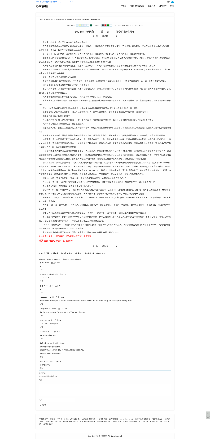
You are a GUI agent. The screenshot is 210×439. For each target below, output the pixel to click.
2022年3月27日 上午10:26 (56, 274)
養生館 (52, 419)
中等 (132, 25)
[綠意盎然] (91, 25)
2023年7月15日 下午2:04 (52, 361)
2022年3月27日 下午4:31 (51, 332)
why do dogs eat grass (150, 421)
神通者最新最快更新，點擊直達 (56, 240)
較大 (136, 25)
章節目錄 (105, 246)
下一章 (114, 36)
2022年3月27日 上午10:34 (53, 286)
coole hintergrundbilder (53, 421)
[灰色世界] (82, 25)
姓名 (40, 400)
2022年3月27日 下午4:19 (54, 320)
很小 (123, 25)
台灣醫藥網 (113, 419)
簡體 (168, 2)
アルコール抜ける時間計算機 (68, 419)
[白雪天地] (88, 25)
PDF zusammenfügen (87, 421)
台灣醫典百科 (48, 424)
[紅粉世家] (85, 25)
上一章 (95, 36)
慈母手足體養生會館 (142, 419)
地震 (172, 6)
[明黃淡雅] (80, 25)
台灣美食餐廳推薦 (88, 419)
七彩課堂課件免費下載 (131, 421)
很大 (140, 25)
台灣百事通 (102, 419)
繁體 (172, 2)
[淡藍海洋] (77, 25)
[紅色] (105, 25)
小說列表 (151, 6)
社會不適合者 (157, 419)
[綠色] (108, 25)
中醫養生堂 (43, 419)
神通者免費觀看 (137, 6)
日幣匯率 (163, 6)
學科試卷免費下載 (103, 421)
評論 (40, 380)
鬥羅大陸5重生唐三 (61, 19)
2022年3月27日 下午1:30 (58, 309)
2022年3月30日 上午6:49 (56, 343)
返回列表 (105, 36)
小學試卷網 (117, 421)
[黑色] (102, 25)
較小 (127, 25)
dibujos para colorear (70, 421)
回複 (41, 270)
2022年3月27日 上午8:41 (51, 263)
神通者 (124, 6)
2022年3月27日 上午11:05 (55, 297)
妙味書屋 (50, 2)
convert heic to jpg (126, 419)
